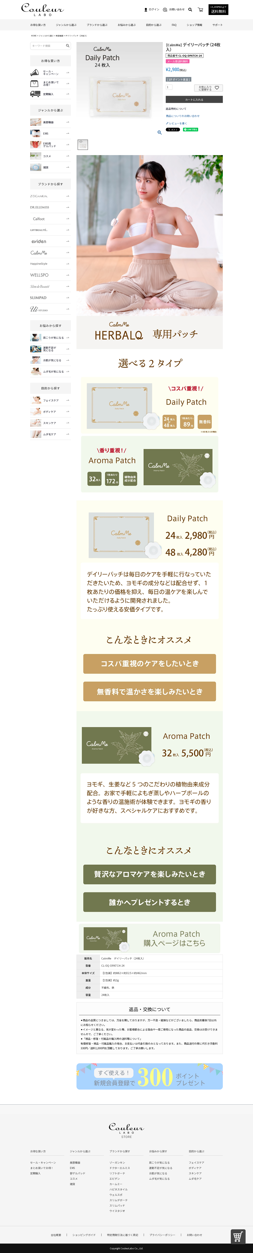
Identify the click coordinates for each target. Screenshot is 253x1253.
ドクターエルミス (119, 1168)
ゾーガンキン (117, 1162)
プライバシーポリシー (162, 1235)
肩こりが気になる (159, 1162)
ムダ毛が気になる (159, 1178)
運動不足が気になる (160, 1168)
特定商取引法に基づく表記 (122, 1235)
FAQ (174, 25)
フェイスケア (196, 1162)
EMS (72, 1168)
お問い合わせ (177, 9)
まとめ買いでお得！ (42, 1168)
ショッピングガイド (84, 1235)
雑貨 (72, 1184)
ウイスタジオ (117, 1211)
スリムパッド (117, 1205)
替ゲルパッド (77, 1173)
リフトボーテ (117, 1173)
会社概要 (56, 1235)
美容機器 (59, 35)
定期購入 (35, 1173)
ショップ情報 (194, 25)
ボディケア (195, 1168)
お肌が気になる (158, 1173)
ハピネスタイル (118, 1189)
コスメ (74, 1178)
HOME (33, 35)
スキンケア (195, 1173)
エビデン (114, 1178)
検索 (68, 45)
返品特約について (176, 108)
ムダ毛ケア (195, 1178)
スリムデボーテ (118, 1200)
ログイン (154, 9)
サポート (217, 25)
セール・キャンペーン (43, 1162)
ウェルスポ (115, 1195)
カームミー (115, 1184)
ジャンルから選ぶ (46, 35)
